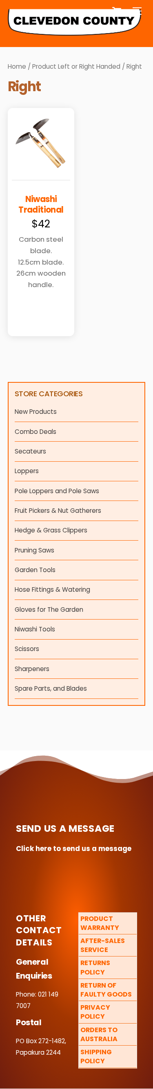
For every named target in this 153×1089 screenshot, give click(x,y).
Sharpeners (32, 669)
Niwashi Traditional (40, 204)
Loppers (27, 471)
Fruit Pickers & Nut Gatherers (58, 510)
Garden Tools (35, 570)
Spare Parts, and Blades (51, 688)
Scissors (27, 648)
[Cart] (117, 11)
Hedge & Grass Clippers (51, 530)
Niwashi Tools (35, 629)
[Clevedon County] (75, 32)
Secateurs (30, 451)
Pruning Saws (34, 550)
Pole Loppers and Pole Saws (57, 491)
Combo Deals (35, 431)
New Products (36, 411)
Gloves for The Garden (49, 609)
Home (17, 66)
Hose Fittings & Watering (52, 589)
